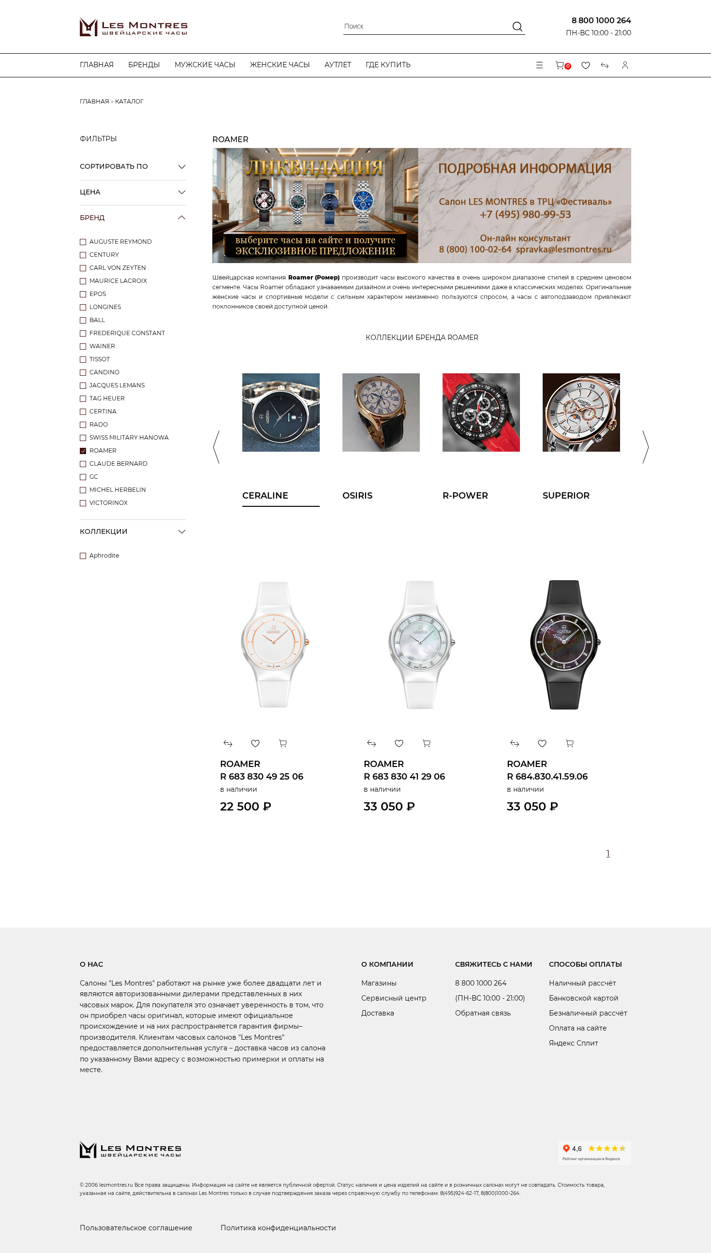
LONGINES (105, 306)
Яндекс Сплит (573, 1043)
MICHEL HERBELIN (117, 489)
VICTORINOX (108, 502)
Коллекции (104, 531)
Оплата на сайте (578, 1028)
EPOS (97, 293)
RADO (98, 424)
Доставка (377, 1013)
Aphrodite (104, 555)
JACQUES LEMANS (117, 385)
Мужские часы (205, 64)
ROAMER (103, 450)
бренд (92, 217)
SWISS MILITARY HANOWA (129, 437)
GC (93, 476)
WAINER (102, 346)
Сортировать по (114, 166)
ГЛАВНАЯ (94, 101)
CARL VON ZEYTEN (117, 267)
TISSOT (99, 359)
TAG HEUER (107, 398)
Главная (97, 64)
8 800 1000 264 (601, 20)
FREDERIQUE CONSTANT (127, 333)
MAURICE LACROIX (118, 280)
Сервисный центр (394, 998)
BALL (97, 320)
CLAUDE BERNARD (118, 463)
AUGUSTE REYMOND (120, 241)
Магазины (379, 983)
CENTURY (104, 254)
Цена (90, 192)
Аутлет (338, 64)
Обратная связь (483, 1013)
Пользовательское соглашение (136, 1228)
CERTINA (103, 411)
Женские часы (280, 64)
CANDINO (104, 372)
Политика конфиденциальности (278, 1228)
